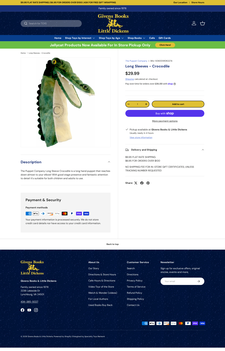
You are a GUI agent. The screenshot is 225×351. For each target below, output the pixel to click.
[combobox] (51, 23)
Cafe (152, 38)
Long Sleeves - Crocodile (39, 53)
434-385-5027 (29, 301)
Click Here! (165, 45)
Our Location (180, 2)
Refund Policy (134, 292)
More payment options (165, 121)
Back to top (113, 244)
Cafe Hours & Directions (101, 280)
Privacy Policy (134, 280)
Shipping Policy (135, 299)
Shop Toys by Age (109, 38)
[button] (202, 23)
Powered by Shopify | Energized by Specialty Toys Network (79, 336)
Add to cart (178, 104)
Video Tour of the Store (101, 286)
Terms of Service (136, 286)
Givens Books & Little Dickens (40, 336)
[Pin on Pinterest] (148, 183)
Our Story (93, 268)
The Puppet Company (136, 60)
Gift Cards (165, 38)
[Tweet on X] (136, 183)
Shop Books (135, 38)
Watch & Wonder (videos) (102, 292)
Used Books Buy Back (100, 305)
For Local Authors (98, 299)
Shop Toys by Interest (78, 38)
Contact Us (133, 305)
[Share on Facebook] (142, 183)
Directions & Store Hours (102, 274)
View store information (141, 137)
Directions (132, 274)
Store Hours (197, 2)
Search (131, 268)
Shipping (129, 79)
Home (57, 38)
